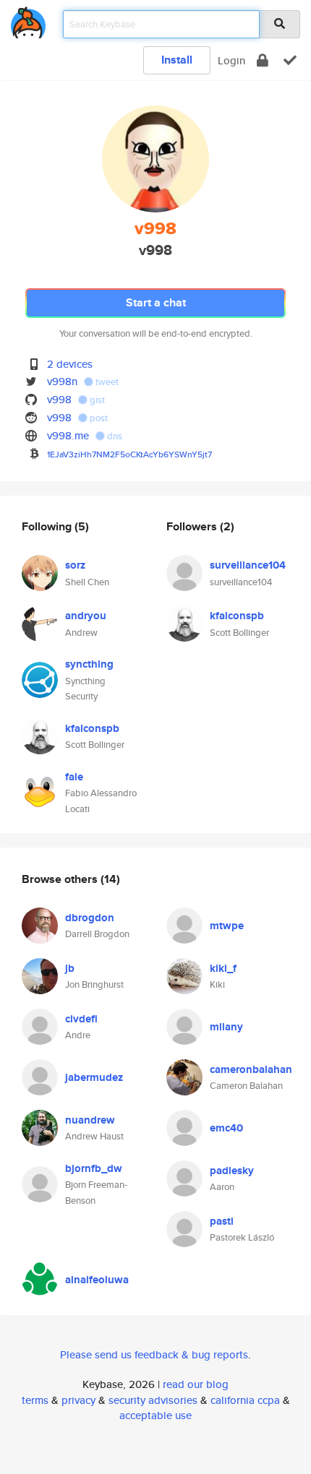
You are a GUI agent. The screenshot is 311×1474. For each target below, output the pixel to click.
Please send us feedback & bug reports (154, 1354)
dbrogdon (89, 918)
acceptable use (155, 1415)
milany (226, 1027)
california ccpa (245, 1400)
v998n (62, 381)
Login (231, 60)
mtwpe (227, 926)
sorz (75, 565)
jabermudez (94, 1077)
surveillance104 (248, 565)
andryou (85, 616)
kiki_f (223, 968)
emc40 (226, 1128)
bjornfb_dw (93, 1168)
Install (176, 59)
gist (96, 400)
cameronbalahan (251, 1069)
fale (74, 777)
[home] (28, 20)
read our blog (196, 1384)
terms (35, 1400)
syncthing (89, 664)
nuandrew (90, 1120)
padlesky (232, 1170)
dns (113, 436)
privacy (78, 1400)
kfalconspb (92, 728)
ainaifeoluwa (97, 1280)
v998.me (68, 435)
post (98, 418)
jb (69, 968)
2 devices (70, 363)
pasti (222, 1221)
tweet (106, 382)
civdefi (81, 1019)
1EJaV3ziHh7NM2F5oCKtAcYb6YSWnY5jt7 (129, 454)
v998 (59, 399)
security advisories (152, 1400)
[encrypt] (262, 60)
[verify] (290, 60)
